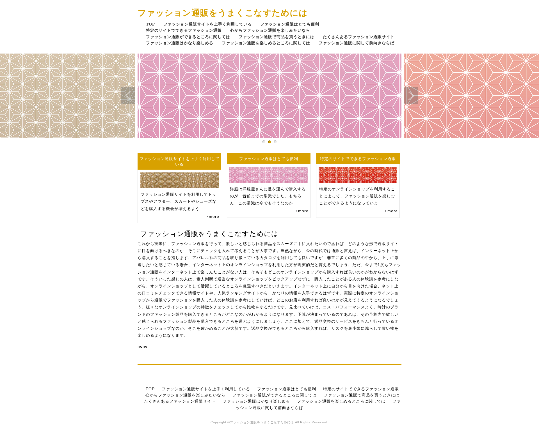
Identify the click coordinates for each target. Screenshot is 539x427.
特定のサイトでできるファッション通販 (184, 30)
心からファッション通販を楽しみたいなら (270, 30)
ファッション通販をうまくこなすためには (223, 12)
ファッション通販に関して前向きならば (356, 42)
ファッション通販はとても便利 (289, 24)
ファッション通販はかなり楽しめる (179, 42)
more (214, 216)
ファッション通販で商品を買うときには (276, 36)
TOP (150, 24)
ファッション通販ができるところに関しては (188, 36)
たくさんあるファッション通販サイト (358, 36)
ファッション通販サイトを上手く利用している (207, 24)
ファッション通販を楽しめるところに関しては (266, 42)
